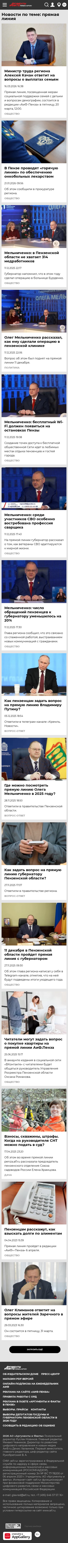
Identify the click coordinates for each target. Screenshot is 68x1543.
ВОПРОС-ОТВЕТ (14, 731)
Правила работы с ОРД (20, 1396)
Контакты (38, 1409)
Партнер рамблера (33, 1526)
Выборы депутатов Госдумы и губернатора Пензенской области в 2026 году (30, 1417)
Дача (8, 1175)
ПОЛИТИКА (12, 367)
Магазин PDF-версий (18, 1378)
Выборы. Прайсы (15, 1409)
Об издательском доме (20, 1374)
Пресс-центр (50, 1374)
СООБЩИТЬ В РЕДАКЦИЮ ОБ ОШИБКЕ (29, 1425)
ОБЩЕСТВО (12, 114)
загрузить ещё (35, 1349)
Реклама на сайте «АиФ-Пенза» (26, 1391)
